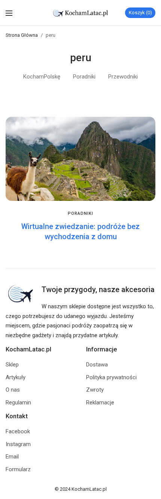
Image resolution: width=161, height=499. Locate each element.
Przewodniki (123, 76)
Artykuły (15, 377)
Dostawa (97, 364)
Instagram (18, 444)
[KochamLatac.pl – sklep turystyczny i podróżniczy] (81, 13)
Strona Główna (22, 35)
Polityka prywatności (111, 377)
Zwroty (95, 389)
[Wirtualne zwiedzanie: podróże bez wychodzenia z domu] (80, 159)
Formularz (18, 469)
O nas (13, 389)
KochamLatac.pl (89, 489)
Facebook (18, 431)
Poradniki (84, 76)
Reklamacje (100, 402)
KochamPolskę (41, 76)
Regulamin (18, 402)
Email (12, 456)
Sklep (12, 364)
